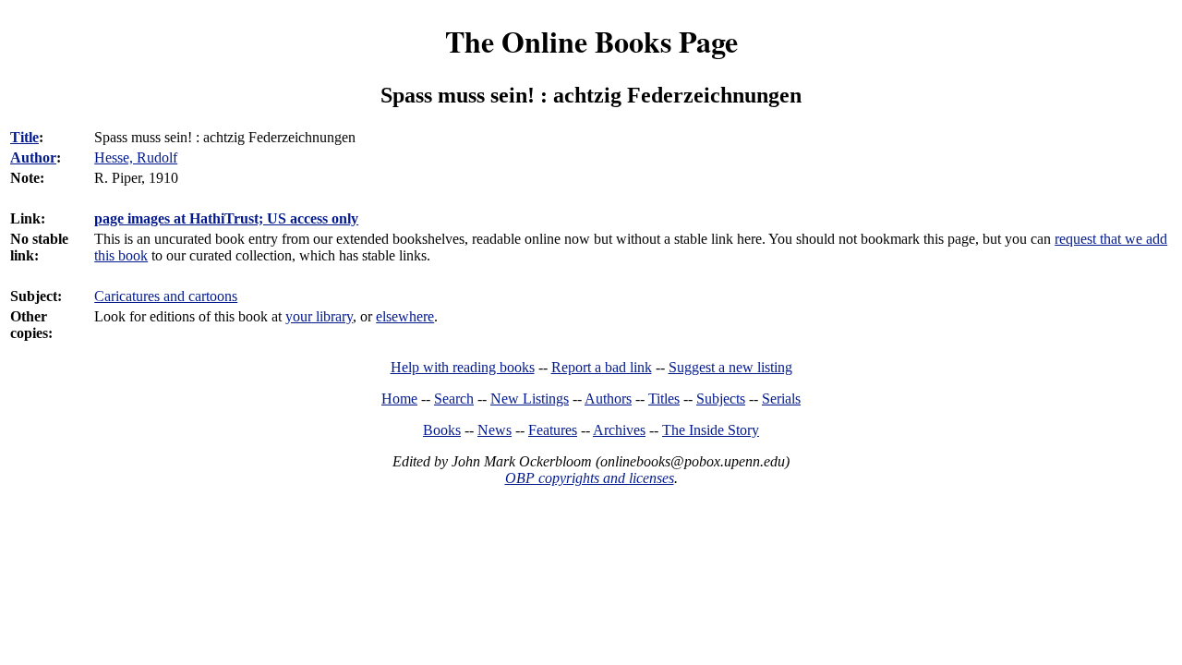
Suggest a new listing (730, 367)
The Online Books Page (591, 41)
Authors (608, 398)
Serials (781, 398)
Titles (664, 398)
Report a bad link (601, 367)
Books (442, 430)
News (494, 430)
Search (454, 398)
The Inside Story (710, 430)
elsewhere (405, 316)
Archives (619, 430)
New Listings (529, 398)
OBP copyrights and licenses (589, 478)
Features (552, 430)
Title (24, 137)
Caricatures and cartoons (165, 296)
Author (33, 157)
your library (319, 316)
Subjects (720, 398)
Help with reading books (463, 367)
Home (399, 398)
